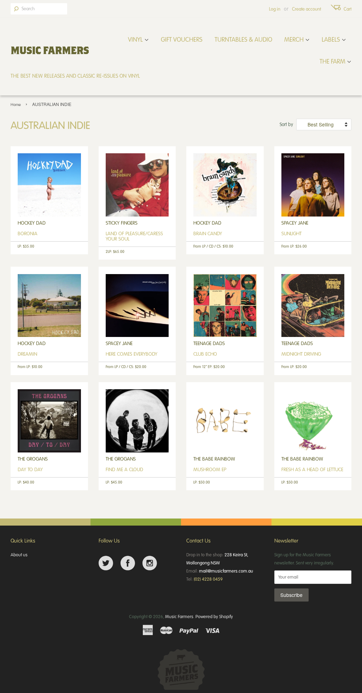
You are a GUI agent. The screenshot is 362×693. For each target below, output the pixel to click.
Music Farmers (179, 616)
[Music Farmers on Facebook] (128, 563)
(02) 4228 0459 (208, 579)
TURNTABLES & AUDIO (243, 39)
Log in (274, 9)
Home (16, 104)
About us (19, 554)
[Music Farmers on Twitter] (106, 563)
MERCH (294, 39)
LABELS (331, 39)
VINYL (136, 39)
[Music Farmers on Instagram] (149, 563)
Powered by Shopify (214, 616)
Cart (347, 9)
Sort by (286, 124)
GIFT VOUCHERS (182, 39)
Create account (306, 9)
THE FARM (333, 61)
